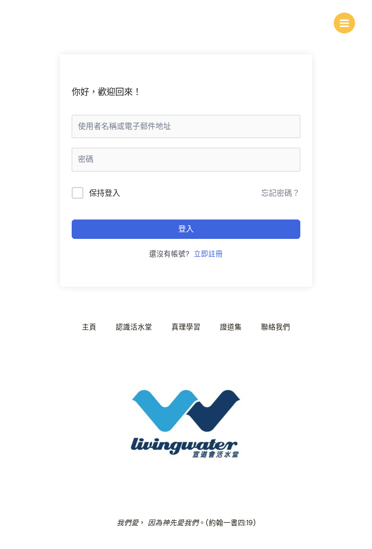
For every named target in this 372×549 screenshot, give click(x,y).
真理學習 (186, 327)
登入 (186, 229)
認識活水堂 (134, 327)
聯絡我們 (275, 327)
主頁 (89, 327)
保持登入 (104, 193)
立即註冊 (208, 254)
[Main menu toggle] (344, 23)
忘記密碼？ (280, 193)
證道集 (231, 327)
